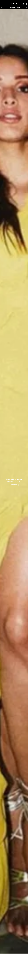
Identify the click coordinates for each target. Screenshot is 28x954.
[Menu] (1, 3)
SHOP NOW (14, 484)
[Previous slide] (1, 7)
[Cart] (26, 4)
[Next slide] (26, 7)
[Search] (4, 4)
